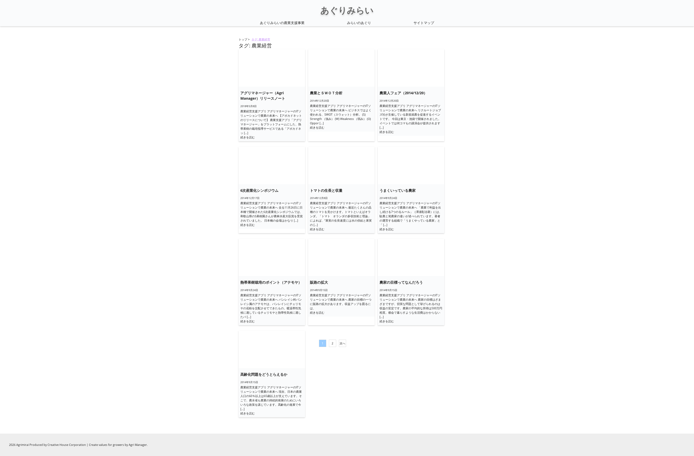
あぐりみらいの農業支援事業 (282, 22)
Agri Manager (138, 445)
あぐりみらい (347, 10)
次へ (342, 343)
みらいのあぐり (359, 22)
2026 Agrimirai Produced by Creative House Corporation (48, 445)
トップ (243, 39)
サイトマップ (424, 22)
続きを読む (247, 137)
